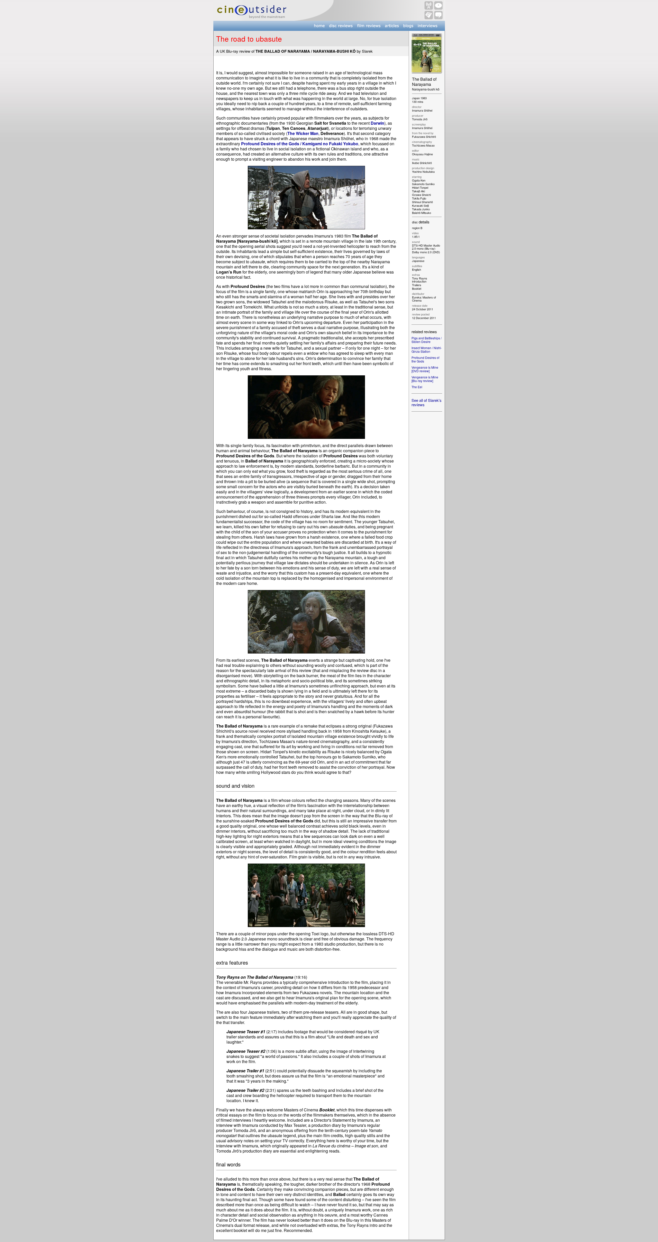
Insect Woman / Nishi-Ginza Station (427, 349)
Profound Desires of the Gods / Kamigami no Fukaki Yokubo (299, 144)
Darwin (377, 123)
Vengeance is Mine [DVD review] (425, 369)
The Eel (417, 387)
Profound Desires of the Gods (425, 359)
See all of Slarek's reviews (427, 402)
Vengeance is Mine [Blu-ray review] (425, 379)
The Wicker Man (302, 133)
